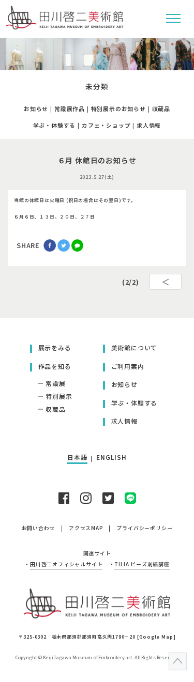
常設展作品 (69, 108)
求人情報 (149, 125)
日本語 (77, 457)
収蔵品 (161, 108)
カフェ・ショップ (106, 125)
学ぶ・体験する (54, 125)
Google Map (156, 636)
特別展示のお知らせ (118, 108)
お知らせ (36, 108)
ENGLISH (111, 457)
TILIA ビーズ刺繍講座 (141, 564)
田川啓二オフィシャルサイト (66, 564)
